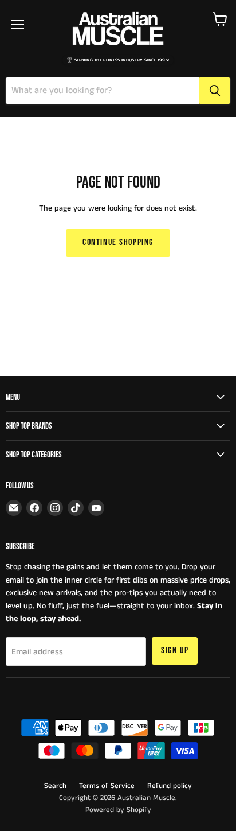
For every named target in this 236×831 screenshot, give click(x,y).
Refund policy (169, 785)
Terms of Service (107, 785)
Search (55, 785)
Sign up (174, 650)
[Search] (214, 90)
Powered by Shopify (118, 810)
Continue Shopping (118, 242)
